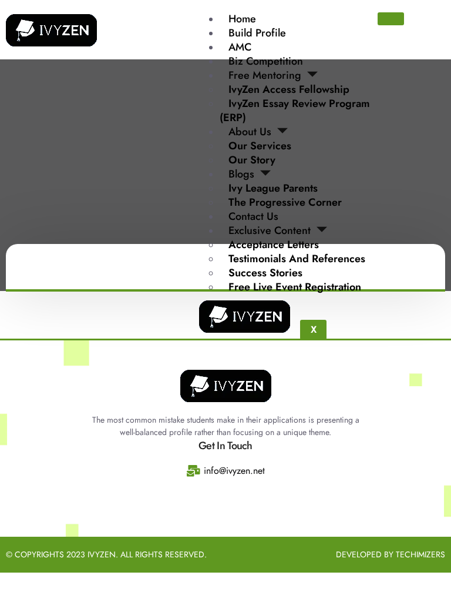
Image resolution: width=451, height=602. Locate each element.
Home (242, 18)
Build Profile (257, 33)
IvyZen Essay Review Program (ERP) (295, 110)
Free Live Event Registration (294, 287)
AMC (239, 47)
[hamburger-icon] (391, 18)
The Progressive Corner (285, 202)
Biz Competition (265, 61)
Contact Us (253, 216)
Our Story (251, 160)
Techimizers (420, 554)
